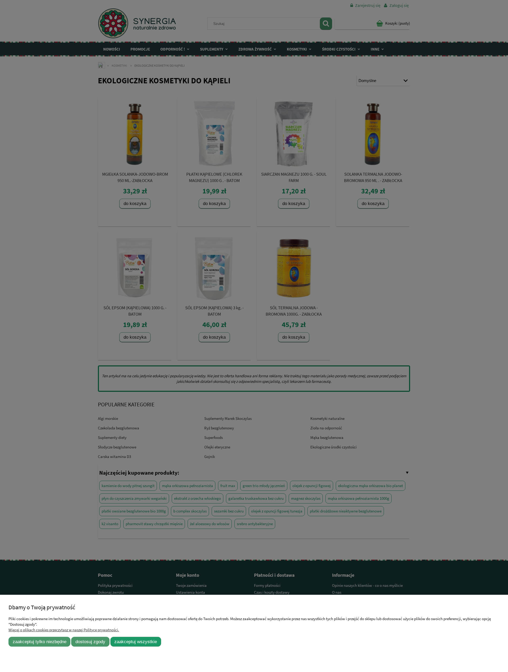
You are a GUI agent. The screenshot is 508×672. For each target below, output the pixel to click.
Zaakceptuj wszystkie (135, 641)
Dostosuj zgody (90, 641)
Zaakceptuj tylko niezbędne (39, 641)
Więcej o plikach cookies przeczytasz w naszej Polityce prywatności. (63, 629)
